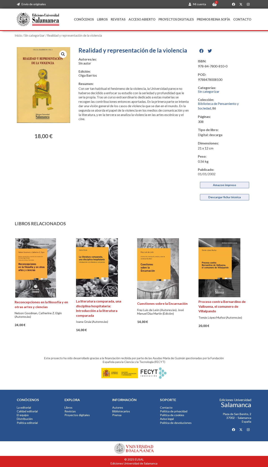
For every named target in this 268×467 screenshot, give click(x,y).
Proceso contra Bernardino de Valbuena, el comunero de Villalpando (222, 306)
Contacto (242, 19)
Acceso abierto (142, 19)
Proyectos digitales (176, 19)
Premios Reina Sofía (213, 19)
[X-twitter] (241, 4)
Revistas (118, 19)
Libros (102, 19)
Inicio (18, 35)
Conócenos (84, 19)
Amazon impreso (224, 185)
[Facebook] (233, 4)
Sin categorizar (34, 35)
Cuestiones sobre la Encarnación (162, 303)
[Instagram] (248, 4)
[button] (63, 54)
